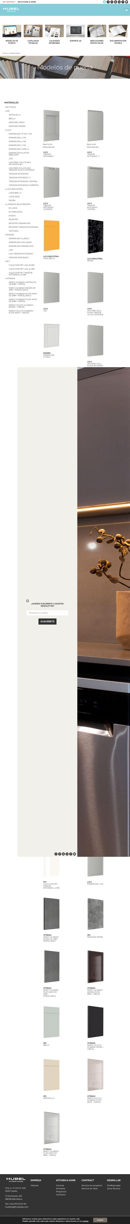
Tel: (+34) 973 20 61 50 (15, 1204)
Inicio (5, 53)
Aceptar (100, 1220)
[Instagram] (111, 1)
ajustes (85, 1221)
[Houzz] (115, 1)
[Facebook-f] (108, 1)
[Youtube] (126, 1)
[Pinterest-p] (122, 1)
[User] (104, 1)
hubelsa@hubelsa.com (16, 1207)
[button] (127, 10)
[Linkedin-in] (119, 1)
